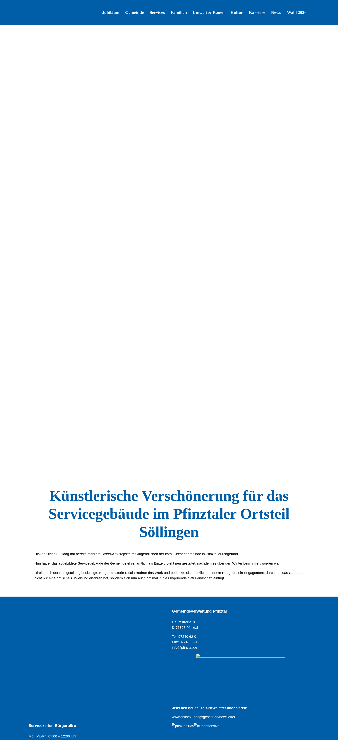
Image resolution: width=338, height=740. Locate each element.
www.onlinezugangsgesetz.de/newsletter (203, 717)
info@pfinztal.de (184, 647)
